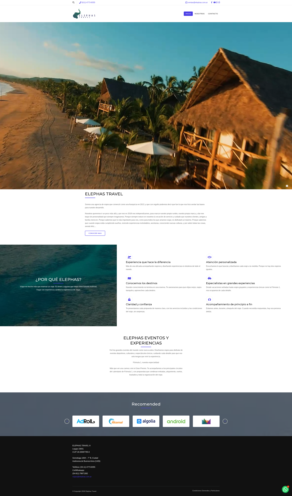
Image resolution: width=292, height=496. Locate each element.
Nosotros (200, 14)
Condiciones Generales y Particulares (206, 490)
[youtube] (213, 1)
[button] (225, 421)
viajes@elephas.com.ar (81, 477)
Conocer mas (95, 233)
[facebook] (211, 1)
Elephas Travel (91, 491)
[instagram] (216, 1)
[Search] (73, 2)
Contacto (213, 14)
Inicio (188, 14)
